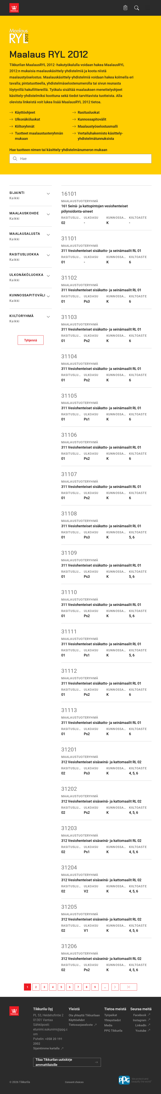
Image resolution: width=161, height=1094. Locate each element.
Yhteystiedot (112, 1020)
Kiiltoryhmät (24, 126)
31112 (69, 671)
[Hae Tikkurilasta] (136, 8)
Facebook (139, 1015)
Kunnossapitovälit (92, 119)
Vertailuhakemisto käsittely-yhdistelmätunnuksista (100, 136)
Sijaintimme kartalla (46, 1048)
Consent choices (74, 1082)
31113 (69, 710)
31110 (69, 592)
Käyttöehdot (77, 1020)
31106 (69, 435)
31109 (69, 553)
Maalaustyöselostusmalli (98, 126)
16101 (69, 194)
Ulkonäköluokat (27, 119)
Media (108, 1025)
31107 (69, 474)
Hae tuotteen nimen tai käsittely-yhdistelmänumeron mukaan (58, 150)
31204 (69, 867)
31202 (69, 789)
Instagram (139, 1020)
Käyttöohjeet (25, 112)
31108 (69, 513)
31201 (69, 749)
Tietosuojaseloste (81, 1025)
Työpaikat (110, 1015)
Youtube (140, 1030)
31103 (69, 317)
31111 (69, 631)
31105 (69, 396)
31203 (69, 828)
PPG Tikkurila (113, 1030)
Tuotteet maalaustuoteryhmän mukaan (39, 136)
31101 (69, 238)
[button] (125, 7)
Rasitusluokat (89, 112)
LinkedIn (140, 1025)
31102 (69, 278)
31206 (69, 946)
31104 (69, 356)
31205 (69, 907)
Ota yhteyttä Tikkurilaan (84, 1015)
